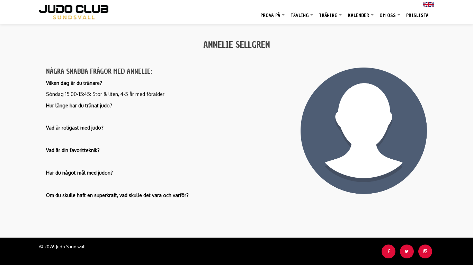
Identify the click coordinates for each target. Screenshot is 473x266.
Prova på (272, 18)
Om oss (390, 18)
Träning (330, 18)
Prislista (417, 15)
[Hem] (73, 10)
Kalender (361, 18)
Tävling (302, 18)
